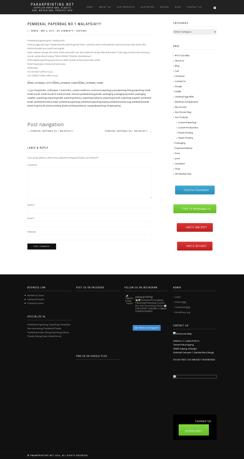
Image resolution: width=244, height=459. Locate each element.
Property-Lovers (35, 303)
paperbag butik (55, 97)
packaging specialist (124, 93)
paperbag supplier (130, 97)
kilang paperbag (135, 90)
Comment (32, 164)
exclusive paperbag (101, 90)
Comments (182, 307)
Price (177, 153)
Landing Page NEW (184, 96)
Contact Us (194, 7)
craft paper (52, 90)
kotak (147, 90)
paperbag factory (73, 97)
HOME (89, 7)
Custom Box (65, 90)
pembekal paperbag (69, 101)
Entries (180, 301)
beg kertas (40, 90)
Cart (177, 70)
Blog (178, 7)
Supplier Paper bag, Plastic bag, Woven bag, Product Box (52, 9)
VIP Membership (183, 173)
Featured (81, 31)
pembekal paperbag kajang (95, 101)
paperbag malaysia (92, 97)
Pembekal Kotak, (35, 332)
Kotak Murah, (55, 336)
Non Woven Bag (183, 112)
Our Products (126, 7)
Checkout (179, 76)
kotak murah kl (48, 93)
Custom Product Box (188, 127)
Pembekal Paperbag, (37, 324)
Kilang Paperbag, (53, 332)
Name (31, 204)
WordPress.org (182, 312)
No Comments (65, 31)
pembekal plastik (140, 101)
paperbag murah (111, 97)
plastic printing (53, 105)
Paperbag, (54, 324)
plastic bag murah (36, 105)
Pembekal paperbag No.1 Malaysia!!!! (64, 24)
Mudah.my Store (35, 295)
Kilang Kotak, (41, 336)
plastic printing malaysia (74, 105)
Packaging (180, 142)
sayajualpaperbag (96, 105)
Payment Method (183, 148)
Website (31, 231)
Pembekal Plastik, (53, 328)
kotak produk (64, 93)
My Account (180, 106)
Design (164, 7)
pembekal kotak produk (46, 101)
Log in (178, 296)
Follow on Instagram (148, 327)
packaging (108, 93)
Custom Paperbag (187, 122)
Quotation (180, 163)
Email (30, 218)
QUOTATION (147, 7)
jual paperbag (119, 90)
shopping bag (114, 105)
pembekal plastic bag (120, 101)
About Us (105, 7)
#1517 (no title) (182, 55)
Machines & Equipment (186, 101)
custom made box (81, 90)
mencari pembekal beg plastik (87, 93)
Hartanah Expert (35, 299)
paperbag (42, 97)
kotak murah (33, 93)
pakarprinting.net (52, 4)
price (177, 158)
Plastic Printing (185, 132)
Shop (177, 168)
